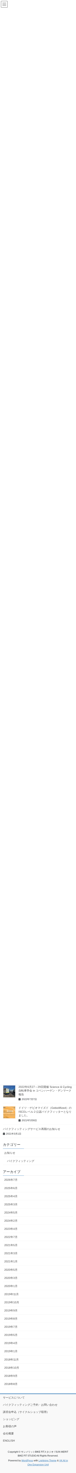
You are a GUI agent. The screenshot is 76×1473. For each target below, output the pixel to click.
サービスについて (14, 1397)
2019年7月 (11, 1326)
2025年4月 (11, 1196)
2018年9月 (11, 1375)
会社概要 (8, 1433)
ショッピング (11, 1419)
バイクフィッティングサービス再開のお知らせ (31, 1128)
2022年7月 (11, 1237)
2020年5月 (11, 1269)
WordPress (27, 1460)
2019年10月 (11, 1302)
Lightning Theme (48, 1460)
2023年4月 (11, 1228)
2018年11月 (11, 1359)
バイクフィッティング (20, 1160)
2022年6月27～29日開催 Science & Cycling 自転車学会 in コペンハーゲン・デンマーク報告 (45, 1090)
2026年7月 (11, 1179)
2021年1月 (11, 1261)
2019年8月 (11, 1318)
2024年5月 (11, 1212)
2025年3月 (11, 1204)
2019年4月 (11, 1343)
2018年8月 (11, 1384)
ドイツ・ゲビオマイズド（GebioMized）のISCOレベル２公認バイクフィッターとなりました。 (45, 1111)
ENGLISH (9, 1440)
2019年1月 (11, 1351)
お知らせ (9, 1152)
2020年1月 (11, 1286)
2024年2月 (11, 1220)
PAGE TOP (70, 1425)
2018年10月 (11, 1367)
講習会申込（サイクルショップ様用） (26, 1411)
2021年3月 (11, 1253)
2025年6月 (11, 1188)
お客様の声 (10, 1426)
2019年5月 (11, 1334)
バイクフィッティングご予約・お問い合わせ (30, 1404)
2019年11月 (11, 1294)
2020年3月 (11, 1277)
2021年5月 (11, 1245)
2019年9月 (11, 1310)
